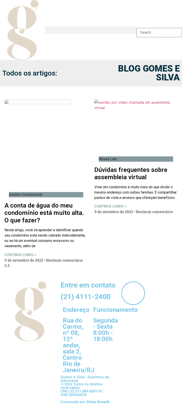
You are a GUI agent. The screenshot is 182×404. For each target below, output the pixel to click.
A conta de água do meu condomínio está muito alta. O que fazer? (44, 213)
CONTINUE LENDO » (20, 255)
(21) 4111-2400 (86, 296)
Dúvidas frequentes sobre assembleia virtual (130, 173)
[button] (91, 30)
